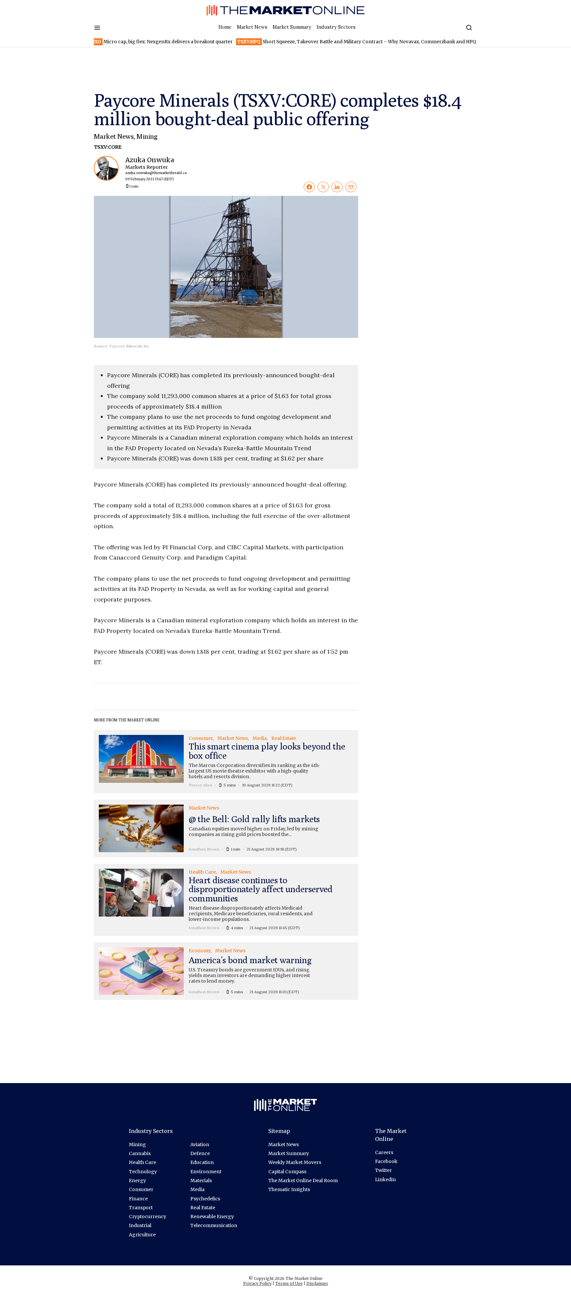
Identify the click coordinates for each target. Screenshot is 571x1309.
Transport (141, 1208)
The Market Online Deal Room (303, 1180)
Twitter (383, 1170)
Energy (137, 1180)
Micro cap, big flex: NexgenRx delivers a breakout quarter (128, 42)
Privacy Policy (257, 1283)
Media (197, 1189)
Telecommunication (213, 1225)
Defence (200, 1153)
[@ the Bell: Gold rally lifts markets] (226, 828)
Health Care (142, 1162)
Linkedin (385, 1179)
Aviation (199, 1144)
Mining (146, 136)
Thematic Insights (289, 1189)
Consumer (141, 1189)
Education (202, 1162)
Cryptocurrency (147, 1216)
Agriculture (142, 1235)
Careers (384, 1152)
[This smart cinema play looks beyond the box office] (226, 761)
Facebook (386, 1161)
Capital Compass (287, 1172)
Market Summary (292, 27)
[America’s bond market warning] (226, 971)
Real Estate (202, 1208)
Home (225, 27)
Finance (138, 1199)
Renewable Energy (212, 1216)
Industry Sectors (336, 27)
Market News (252, 27)
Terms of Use (289, 1283)
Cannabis (140, 1153)
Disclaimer (317, 1283)
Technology (143, 1172)
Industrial (140, 1225)
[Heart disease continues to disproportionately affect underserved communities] (226, 900)
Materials (201, 1180)
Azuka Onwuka (152, 168)
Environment (205, 1172)
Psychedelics (205, 1199)
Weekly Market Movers (294, 1162)
